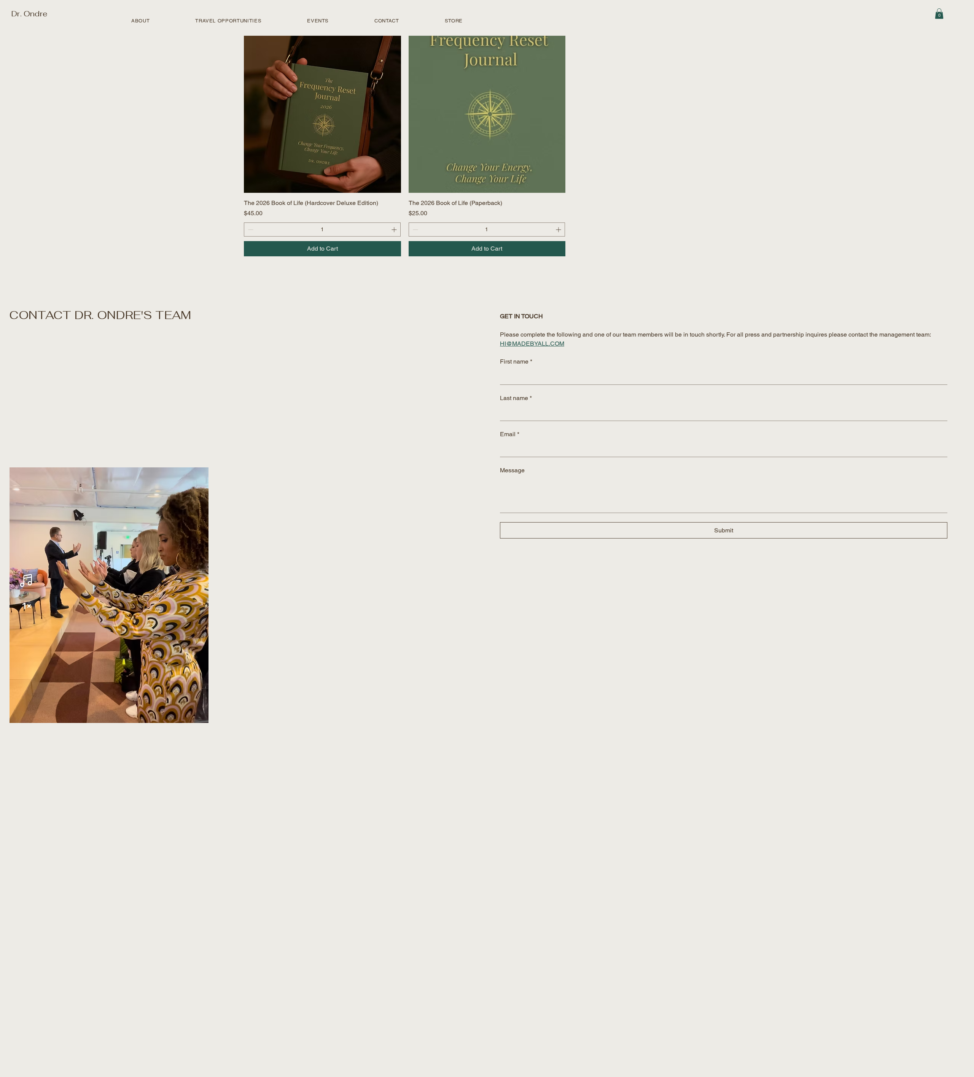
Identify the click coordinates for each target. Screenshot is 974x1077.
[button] (939, 13)
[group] (487, 146)
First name (516, 361)
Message (512, 470)
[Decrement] (250, 229)
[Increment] (394, 229)
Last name (516, 398)
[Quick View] (322, 114)
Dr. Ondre (29, 14)
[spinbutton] (322, 229)
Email (509, 434)
